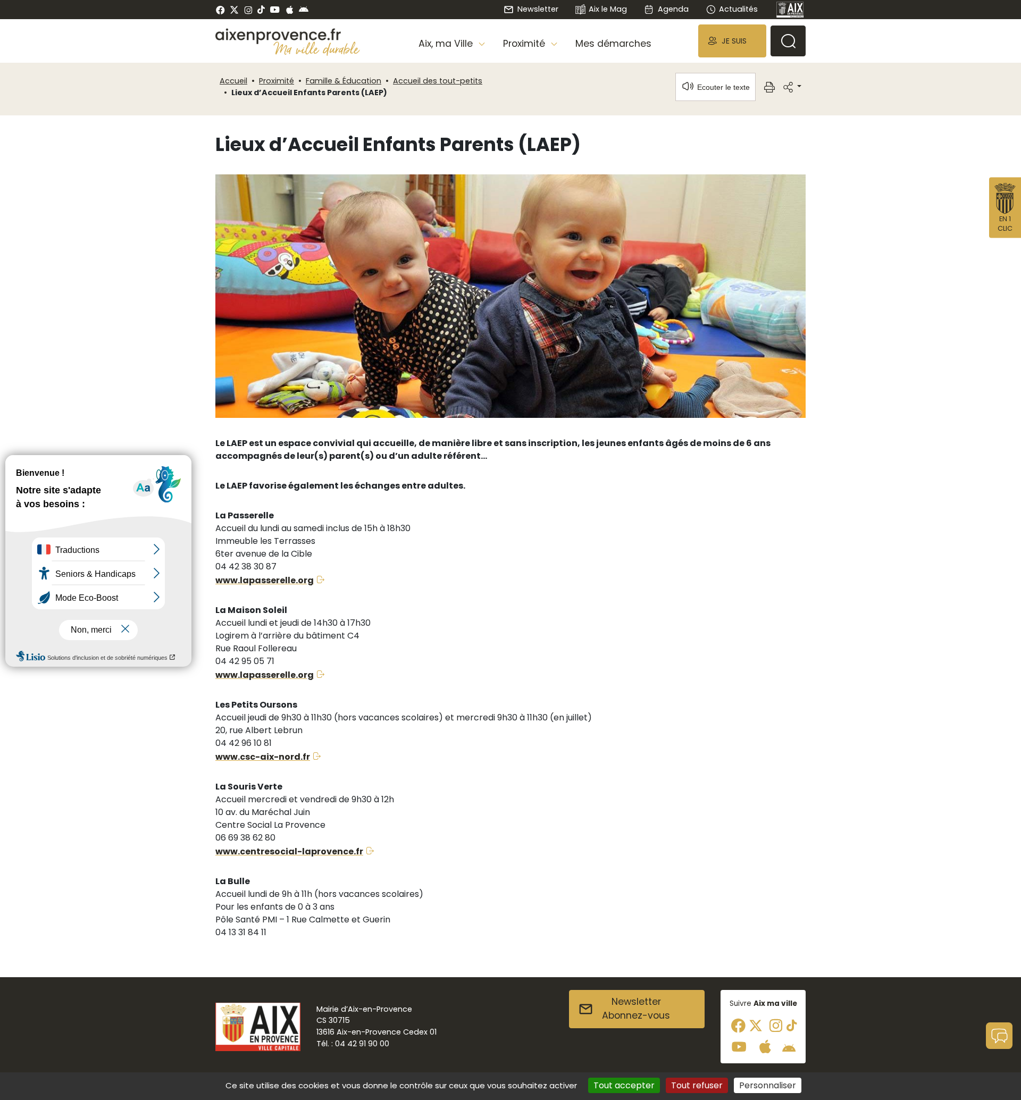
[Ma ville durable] (316, 48)
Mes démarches (613, 43)
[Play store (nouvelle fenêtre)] (303, 9)
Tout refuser (697, 1085)
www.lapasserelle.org (264, 580)
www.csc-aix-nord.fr (262, 757)
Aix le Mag (608, 9)
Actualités (738, 9)
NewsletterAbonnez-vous (636, 1008)
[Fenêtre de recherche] (788, 41)
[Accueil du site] (287, 36)
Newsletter (537, 9)
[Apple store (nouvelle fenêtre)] (289, 9)
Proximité (276, 80)
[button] (732, 40)
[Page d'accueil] (790, 9)
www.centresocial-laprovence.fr (289, 851)
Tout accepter (624, 1085)
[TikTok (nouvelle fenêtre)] (261, 9)
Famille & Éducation (343, 80)
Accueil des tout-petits (437, 80)
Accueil (233, 80)
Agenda (673, 9)
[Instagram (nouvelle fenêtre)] (248, 9)
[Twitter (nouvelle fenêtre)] (234, 10)
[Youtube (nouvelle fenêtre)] (274, 9)
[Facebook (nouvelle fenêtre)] (220, 9)
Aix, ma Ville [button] (447, 43)
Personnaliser (767, 1085)
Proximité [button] (525, 43)
